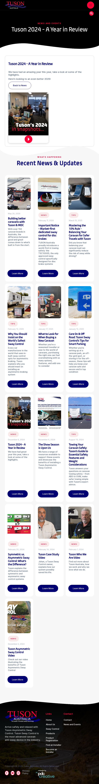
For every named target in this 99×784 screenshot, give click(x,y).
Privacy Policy (26, 772)
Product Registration (52, 739)
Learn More (17, 273)
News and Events (72, 724)
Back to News (20, 85)
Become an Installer (51, 750)
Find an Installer (53, 745)
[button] (90, 5)
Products (50, 733)
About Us (50, 724)
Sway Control (52, 729)
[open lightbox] (28, 139)
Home (49, 720)
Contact (68, 720)
